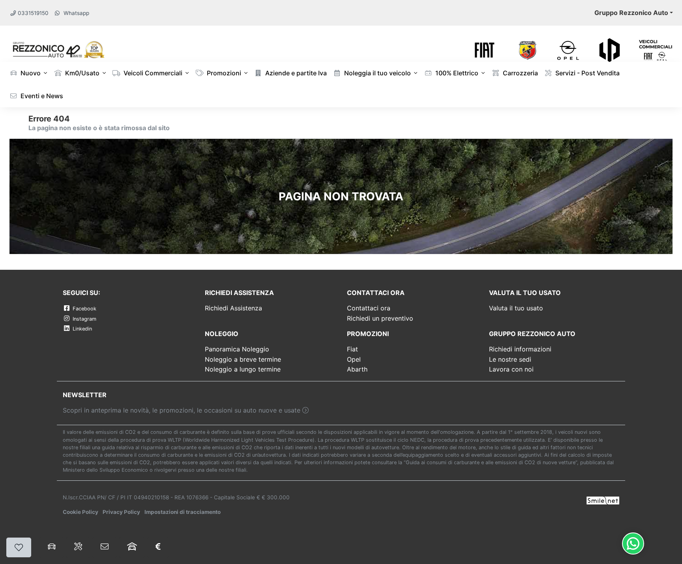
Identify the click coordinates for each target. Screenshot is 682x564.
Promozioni (223, 73)
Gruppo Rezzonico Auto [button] (631, 13)
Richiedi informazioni (520, 349)
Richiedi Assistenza (233, 308)
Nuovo (30, 73)
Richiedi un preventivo (380, 318)
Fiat (352, 349)
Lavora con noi (511, 369)
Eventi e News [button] (41, 96)
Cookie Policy (80, 512)
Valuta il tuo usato (516, 308)
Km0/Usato (81, 73)
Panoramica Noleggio (237, 349)
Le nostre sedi (510, 359)
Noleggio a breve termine (243, 359)
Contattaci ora (368, 308)
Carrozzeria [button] (519, 73)
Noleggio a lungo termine (243, 369)
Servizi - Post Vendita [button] (587, 73)
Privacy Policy (121, 512)
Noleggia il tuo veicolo (377, 73)
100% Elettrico (456, 73)
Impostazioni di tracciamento (182, 512)
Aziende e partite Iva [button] (295, 73)
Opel (354, 359)
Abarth (357, 369)
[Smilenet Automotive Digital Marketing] (602, 500)
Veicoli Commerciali (152, 73)
